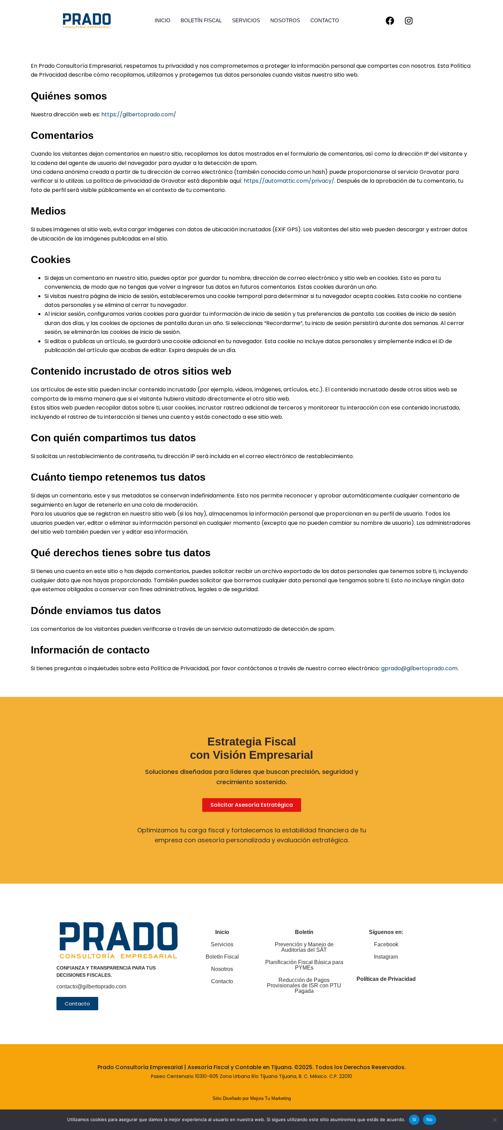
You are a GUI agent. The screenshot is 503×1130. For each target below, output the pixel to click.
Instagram (386, 957)
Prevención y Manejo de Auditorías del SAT (304, 947)
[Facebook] (390, 20)
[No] (494, 1119)
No (429, 1119)
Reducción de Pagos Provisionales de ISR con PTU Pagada (304, 985)
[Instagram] (408, 20)
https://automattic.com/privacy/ (289, 181)
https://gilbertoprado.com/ (138, 114)
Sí (414, 1119)
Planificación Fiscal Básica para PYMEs (304, 965)
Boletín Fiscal (201, 20)
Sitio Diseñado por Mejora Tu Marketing (251, 1098)
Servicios (246, 20)
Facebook (386, 944)
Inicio (162, 20)
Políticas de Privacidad (386, 979)
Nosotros (285, 20)
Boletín (304, 932)
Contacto (324, 20)
